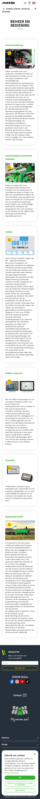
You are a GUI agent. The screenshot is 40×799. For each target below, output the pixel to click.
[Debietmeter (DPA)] (20, 531)
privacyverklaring (11, 773)
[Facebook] (12, 681)
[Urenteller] (20, 474)
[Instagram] (17, 681)
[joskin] (8, 4)
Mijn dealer (29, 3)
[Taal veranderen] (35, 3)
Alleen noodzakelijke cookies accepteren (20, 784)
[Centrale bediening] (20, 59)
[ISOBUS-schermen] (20, 387)
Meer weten (20, 790)
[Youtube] (22, 681)
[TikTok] (27, 681)
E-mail (5, 663)
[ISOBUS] (20, 246)
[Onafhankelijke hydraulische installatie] (20, 173)
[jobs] (25, 3)
